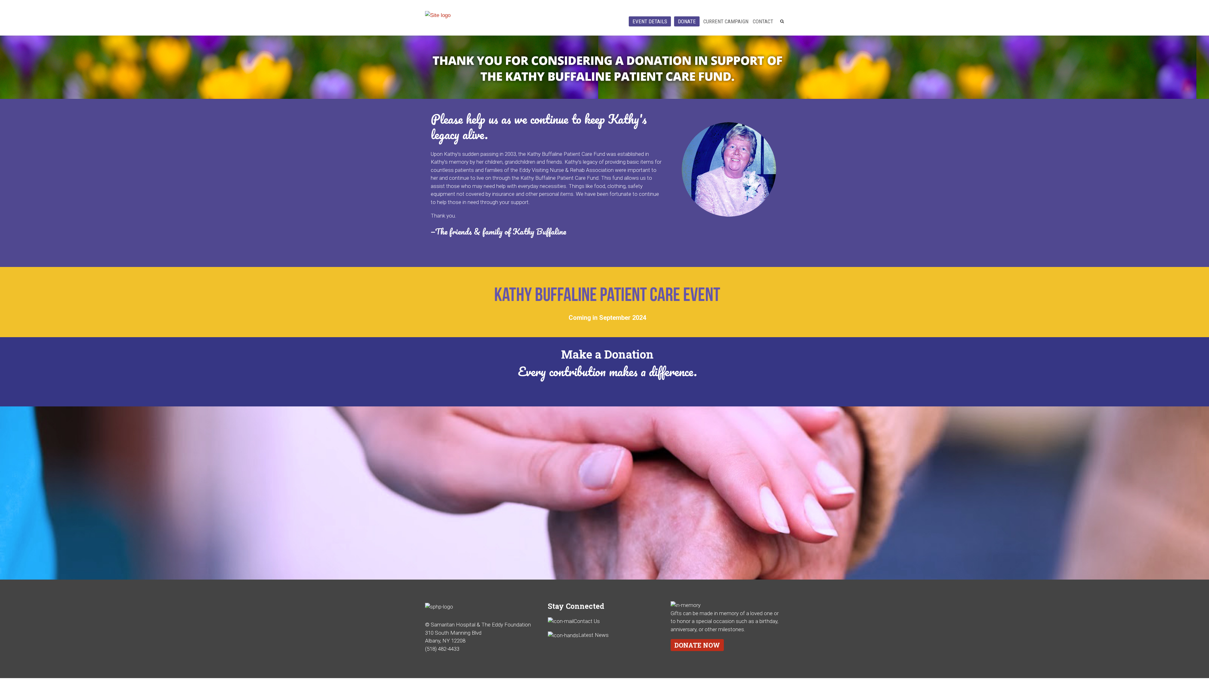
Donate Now (697, 645)
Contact (763, 21)
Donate (687, 21)
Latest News (593, 635)
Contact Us (587, 621)
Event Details (650, 21)
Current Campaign (725, 21)
